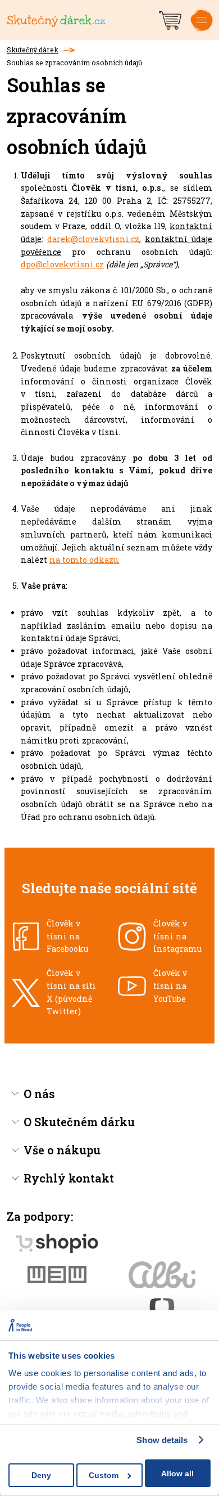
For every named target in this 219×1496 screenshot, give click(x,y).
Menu (201, 29)
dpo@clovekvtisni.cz (62, 264)
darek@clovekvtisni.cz (93, 239)
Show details (162, 1440)
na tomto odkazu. (84, 559)
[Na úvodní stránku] (82, 20)
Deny (41, 1475)
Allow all (177, 1473)
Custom (103, 1475)
